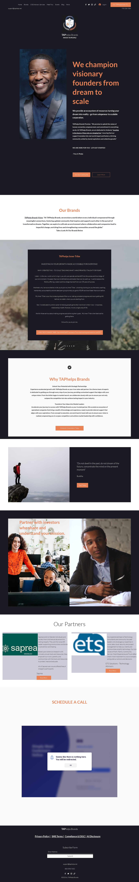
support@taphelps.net (15, 8)
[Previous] (8, 295)
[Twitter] (89, 5)
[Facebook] (86, 5)
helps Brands (70, 34)
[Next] (130, 295)
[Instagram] (92, 5)
